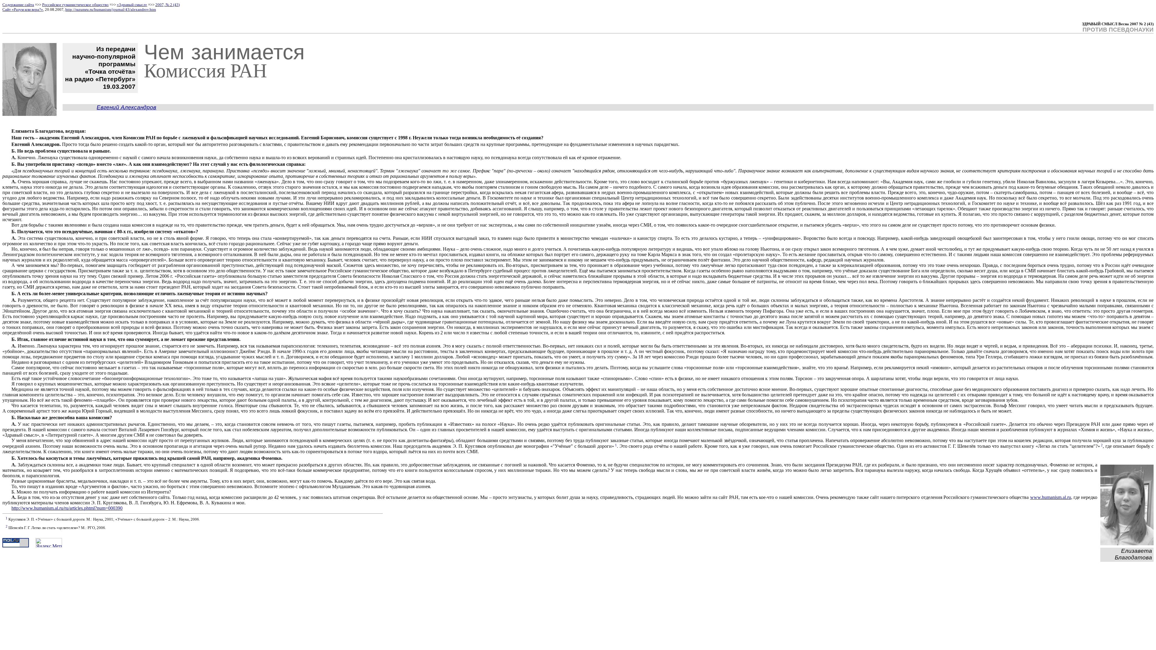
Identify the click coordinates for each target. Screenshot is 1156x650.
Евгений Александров (126, 107)
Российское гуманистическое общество (75, 4)
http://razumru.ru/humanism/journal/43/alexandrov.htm (110, 9)
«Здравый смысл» (132, 4)
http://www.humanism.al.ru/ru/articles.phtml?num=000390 (67, 508)
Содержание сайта (18, 4)
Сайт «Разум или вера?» (22, 9)
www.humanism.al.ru (1050, 497)
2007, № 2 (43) (167, 4)
